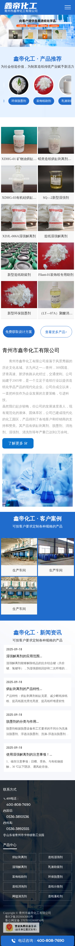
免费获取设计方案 (18, 332)
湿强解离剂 (19, 867)
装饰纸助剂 (37, 100)
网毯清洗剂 (19, 896)
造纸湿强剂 (55, 857)
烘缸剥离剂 (19, 857)
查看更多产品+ (56, 332)
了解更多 (18, 443)
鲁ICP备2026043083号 (19, 916)
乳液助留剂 (62, 100)
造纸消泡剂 (19, 886)
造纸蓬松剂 (55, 896)
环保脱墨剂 (12, 100)
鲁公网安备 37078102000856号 (24, 920)
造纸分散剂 (55, 886)
